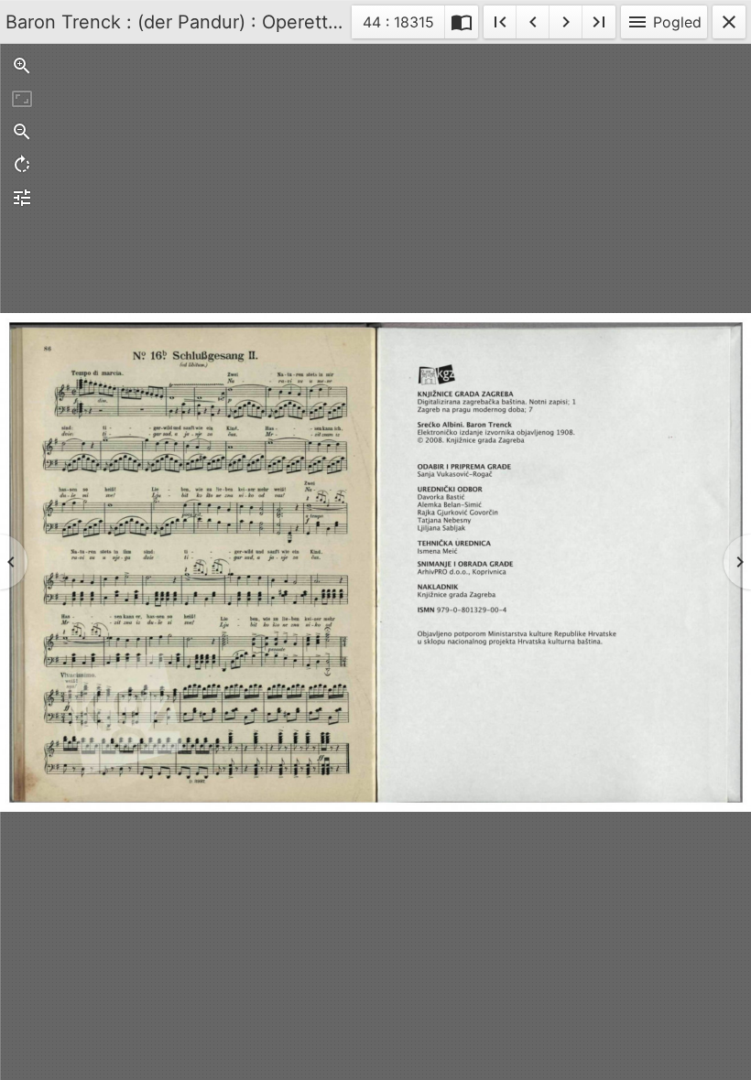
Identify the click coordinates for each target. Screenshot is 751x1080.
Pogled (664, 22)
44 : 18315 (398, 25)
